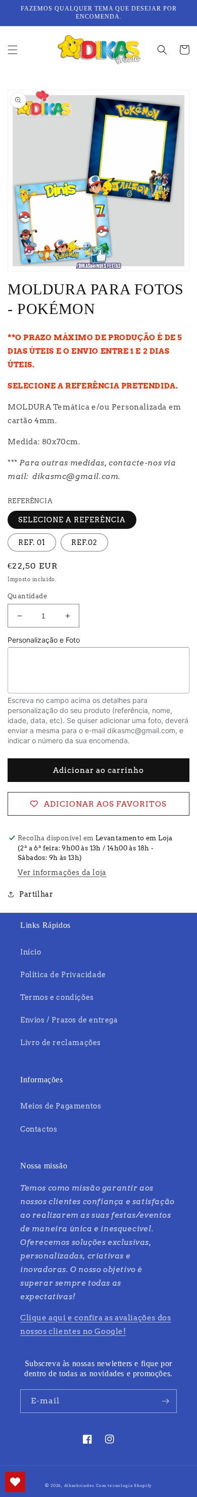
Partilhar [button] (36, 894)
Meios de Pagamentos (60, 1106)
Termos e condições (57, 997)
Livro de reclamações (60, 1043)
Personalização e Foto (44, 640)
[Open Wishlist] (15, 1482)
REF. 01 (31, 542)
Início (30, 952)
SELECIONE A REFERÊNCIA (72, 520)
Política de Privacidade (63, 975)
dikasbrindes (79, 1485)
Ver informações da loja (62, 873)
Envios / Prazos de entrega (69, 1020)
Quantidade (27, 596)
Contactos (38, 1129)
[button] (13, 50)
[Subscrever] (165, 1401)
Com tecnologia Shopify (124, 1485)
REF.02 (84, 542)
